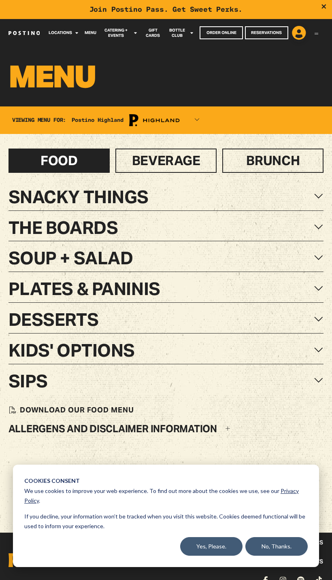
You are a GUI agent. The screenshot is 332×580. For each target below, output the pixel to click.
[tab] (59, 160)
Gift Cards (153, 33)
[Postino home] (24, 33)
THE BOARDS (63, 228)
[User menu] (299, 33)
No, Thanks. (277, 546)
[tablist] (166, 160)
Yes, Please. (211, 546)
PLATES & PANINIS (84, 289)
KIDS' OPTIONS (72, 350)
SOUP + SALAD (71, 258)
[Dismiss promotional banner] (324, 6)
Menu (90, 32)
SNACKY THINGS (79, 197)
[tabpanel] (166, 311)
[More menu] (316, 32)
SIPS (28, 381)
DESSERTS (54, 319)
